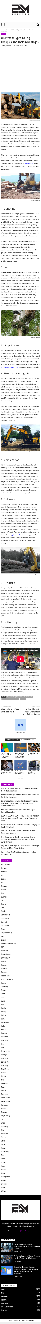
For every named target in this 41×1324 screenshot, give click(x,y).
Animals (4, 872)
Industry (4, 1033)
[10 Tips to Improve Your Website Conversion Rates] (7, 765)
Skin (2, 1130)
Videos (3, 1180)
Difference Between (8, 943)
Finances (4, 972)
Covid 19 (4, 929)
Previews (4, 1094)
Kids (2, 1044)
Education (4, 951)
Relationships (5, 1101)
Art (2, 875)
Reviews (4, 1112)
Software (4, 1134)
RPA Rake (22, 699)
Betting (3, 879)
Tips (2, 1155)
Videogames (5, 1177)
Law (2, 1047)
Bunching (19, 697)
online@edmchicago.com (24, 1231)
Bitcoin (3, 890)
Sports (3, 1137)
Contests (4, 922)
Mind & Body (5, 1069)
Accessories (5, 864)
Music (3, 1080)
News (3, 1087)
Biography (4, 886)
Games (3, 990)
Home (2, 30)
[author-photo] (20, 725)
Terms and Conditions (26, 1320)
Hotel (3, 1026)
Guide (3, 1001)
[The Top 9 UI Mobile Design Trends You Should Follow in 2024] (20, 765)
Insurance (4, 1037)
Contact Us (5, 918)
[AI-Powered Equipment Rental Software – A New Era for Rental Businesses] (7, 1259)
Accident (4, 868)
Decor (3, 936)
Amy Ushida (7, 46)
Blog (2, 893)
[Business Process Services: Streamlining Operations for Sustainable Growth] (7, 1247)
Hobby (3, 1015)
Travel (3, 1162)
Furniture (4, 983)
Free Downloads (7, 979)
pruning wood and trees (9, 367)
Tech (7, 30)
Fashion (3, 965)
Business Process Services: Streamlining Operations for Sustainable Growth (19, 789)
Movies (3, 1073)
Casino (3, 904)
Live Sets (4, 1058)
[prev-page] (19, 777)
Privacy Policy (12, 1320)
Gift (2, 997)
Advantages (10, 697)
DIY (2, 947)
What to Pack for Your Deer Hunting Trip (10, 710)
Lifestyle (4, 1055)
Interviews (5, 1040)
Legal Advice (5, 1051)
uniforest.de (29, 163)
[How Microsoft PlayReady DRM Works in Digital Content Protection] (7, 747)
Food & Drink (5, 976)
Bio (2, 882)
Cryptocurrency (6, 933)
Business (4, 897)
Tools (3, 1159)
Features (4, 969)
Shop (3, 1123)
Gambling (4, 986)
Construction (5, 915)
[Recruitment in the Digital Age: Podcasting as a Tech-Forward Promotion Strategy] (20, 747)
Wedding (4, 1184)
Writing (3, 1191)
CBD (2, 908)
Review (3, 1108)
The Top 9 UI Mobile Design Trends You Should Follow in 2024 (20, 772)
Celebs (3, 911)
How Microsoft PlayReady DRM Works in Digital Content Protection (7, 755)
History (3, 1012)
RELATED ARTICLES (12, 739)
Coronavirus (5, 925)
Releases (4, 1105)
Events (3, 961)
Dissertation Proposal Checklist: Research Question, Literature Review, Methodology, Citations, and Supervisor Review (19, 803)
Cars (2, 900)
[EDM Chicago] (20, 11)
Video (3, 1173)
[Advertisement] (20, 69)
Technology (5, 1152)
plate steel (16, 535)
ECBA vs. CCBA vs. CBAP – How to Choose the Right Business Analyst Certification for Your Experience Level (20, 818)
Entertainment (6, 954)
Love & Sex (5, 1062)
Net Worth (4, 1083)
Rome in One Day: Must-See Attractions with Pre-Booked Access (18, 853)
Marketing (4, 1065)
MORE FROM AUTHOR (27, 739)
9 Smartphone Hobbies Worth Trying (33, 754)
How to (3, 1030)
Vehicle (3, 1169)
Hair (2, 1004)
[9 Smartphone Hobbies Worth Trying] (34, 747)
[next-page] (22, 777)
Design (3, 940)
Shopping (4, 1126)
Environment (5, 958)
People (3, 1091)
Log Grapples (6, 699)
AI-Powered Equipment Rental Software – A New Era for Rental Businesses (20, 796)
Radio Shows (5, 1098)
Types (3, 1166)
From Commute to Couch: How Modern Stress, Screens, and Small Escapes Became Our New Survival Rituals (18, 839)
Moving (3, 1076)
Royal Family (5, 1116)
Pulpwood (15, 699)
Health (3, 1008)
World (3, 1187)
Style (3, 1141)
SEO (2, 1119)
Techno (3, 1148)
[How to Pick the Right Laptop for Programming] (34, 765)
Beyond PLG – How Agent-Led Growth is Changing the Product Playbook (20, 825)
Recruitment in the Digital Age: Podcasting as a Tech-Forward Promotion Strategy (20, 755)
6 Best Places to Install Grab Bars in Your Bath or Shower (31, 711)
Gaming (3, 994)
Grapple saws (28, 697)
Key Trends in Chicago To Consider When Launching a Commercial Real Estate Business (20, 847)
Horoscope (5, 1022)
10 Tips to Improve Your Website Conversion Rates (7, 772)
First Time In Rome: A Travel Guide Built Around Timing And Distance (18, 832)
